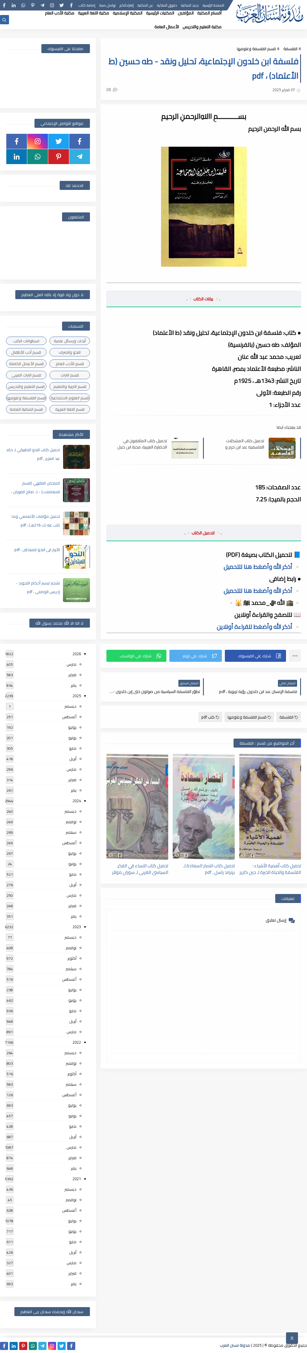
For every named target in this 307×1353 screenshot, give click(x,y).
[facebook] (71, 5)
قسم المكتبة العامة (26, 409)
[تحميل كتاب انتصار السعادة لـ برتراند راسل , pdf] (203, 807)
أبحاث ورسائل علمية (70, 340)
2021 (77, 1178)
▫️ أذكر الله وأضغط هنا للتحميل (262, 566)
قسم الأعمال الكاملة (26, 363)
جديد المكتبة (190, 5)
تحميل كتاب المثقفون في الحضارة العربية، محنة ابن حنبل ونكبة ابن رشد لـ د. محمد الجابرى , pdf (142, 444)
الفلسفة (290, 48)
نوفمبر (71, 821)
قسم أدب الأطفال (26, 352)
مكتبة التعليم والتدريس (202, 27)
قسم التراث (70, 375)
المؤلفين (186, 13)
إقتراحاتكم (127, 5)
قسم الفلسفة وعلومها (256, 48)
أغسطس (69, 716)
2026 (77, 653)
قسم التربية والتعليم (69, 386)
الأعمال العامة (166, 27)
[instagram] (52, 5)
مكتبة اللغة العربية (93, 13)
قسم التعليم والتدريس (26, 386)
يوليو (72, 727)
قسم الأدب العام (70, 363)
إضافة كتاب (87, 5)
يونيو (72, 737)
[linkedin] (14, 5)
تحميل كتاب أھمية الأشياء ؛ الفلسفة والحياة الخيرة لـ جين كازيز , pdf (270, 868)
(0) (109, 89)
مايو (72, 748)
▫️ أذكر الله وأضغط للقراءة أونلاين (259, 626)
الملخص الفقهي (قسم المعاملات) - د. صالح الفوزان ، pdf (35, 491)
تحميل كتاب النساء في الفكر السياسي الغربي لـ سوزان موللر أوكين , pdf (140, 868)
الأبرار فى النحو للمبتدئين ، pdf (37, 549)
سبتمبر (71, 832)
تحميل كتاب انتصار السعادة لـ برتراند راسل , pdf (208, 868)
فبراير (72, 674)
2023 (77, 926)
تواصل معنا (107, 5)
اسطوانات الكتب (26, 340)
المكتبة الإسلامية (127, 13)
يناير (73, 685)
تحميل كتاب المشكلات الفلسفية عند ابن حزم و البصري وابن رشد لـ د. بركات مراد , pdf (241, 444)
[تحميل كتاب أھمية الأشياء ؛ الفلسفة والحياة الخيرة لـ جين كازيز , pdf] (270, 807)
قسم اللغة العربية (70, 409)
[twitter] (62, 5)
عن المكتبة (145, 5)
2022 (77, 1042)
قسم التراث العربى (26, 375)
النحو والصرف (70, 352)
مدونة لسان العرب (235, 1345)
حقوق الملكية (167, 5)
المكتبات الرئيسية (160, 13)
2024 (77, 800)
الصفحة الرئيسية (213, 5)
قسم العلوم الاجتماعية (70, 397)
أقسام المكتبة (209, 13)
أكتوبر (71, 958)
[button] (255, 656)
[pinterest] (33, 5)
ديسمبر (70, 706)
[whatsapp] (23, 5)
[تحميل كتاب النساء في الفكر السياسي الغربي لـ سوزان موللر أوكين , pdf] (137, 807)
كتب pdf (208, 717)
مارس (71, 664)
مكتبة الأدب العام (59, 13)
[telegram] (42, 5)
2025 (77, 695)
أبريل (72, 758)
